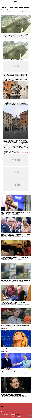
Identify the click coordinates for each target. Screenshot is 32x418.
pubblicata (10, 34)
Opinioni (7, 328)
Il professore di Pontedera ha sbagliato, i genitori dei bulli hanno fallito (16, 280)
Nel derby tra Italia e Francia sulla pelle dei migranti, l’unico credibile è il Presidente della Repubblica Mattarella (15, 235)
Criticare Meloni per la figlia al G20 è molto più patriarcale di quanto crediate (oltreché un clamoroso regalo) (15, 213)
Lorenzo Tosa (3, 328)
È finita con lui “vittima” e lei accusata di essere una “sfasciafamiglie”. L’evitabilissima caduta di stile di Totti (13, 395)
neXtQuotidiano (3, 9)
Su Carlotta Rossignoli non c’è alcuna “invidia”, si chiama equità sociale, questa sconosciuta (14, 258)
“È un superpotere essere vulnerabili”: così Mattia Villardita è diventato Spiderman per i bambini (14, 303)
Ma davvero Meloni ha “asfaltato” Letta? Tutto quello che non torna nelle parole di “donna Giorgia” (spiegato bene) (15, 371)
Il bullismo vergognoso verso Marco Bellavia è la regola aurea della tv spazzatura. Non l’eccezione (15, 326)
